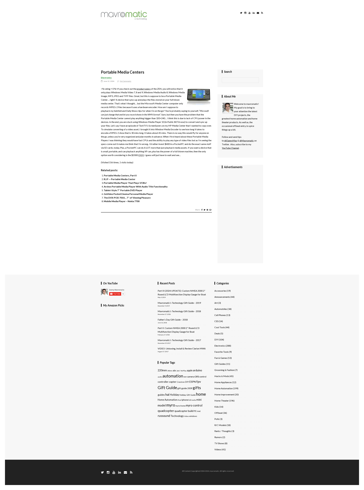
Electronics (106, 77)
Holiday (174, 394)
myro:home (180, 405)
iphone (185, 399)
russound (164, 416)
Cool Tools (219, 327)
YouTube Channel (230, 148)
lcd (190, 400)
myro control (194, 405)
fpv (198, 381)
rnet (199, 411)
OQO (141, 155)
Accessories (220, 290)
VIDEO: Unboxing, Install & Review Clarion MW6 (182, 348)
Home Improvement (224, 394)
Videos (217, 449)
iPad (179, 400)
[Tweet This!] (204, 209)
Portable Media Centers (122, 72)
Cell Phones (220, 315)
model (162, 405)
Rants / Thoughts (222, 431)
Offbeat (218, 412)
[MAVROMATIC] (124, 19)
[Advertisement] (182, 45)
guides (161, 394)
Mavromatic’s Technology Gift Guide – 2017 (179, 340)
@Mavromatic (247, 140)
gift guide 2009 (184, 388)
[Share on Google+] (210, 209)
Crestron (181, 382)
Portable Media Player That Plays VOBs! (125, 182)
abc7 (178, 371)
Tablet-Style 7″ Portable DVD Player (123, 190)
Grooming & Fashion (224, 370)
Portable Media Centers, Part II (120, 175)
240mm (169, 371)
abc (174, 370)
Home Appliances (223, 382)
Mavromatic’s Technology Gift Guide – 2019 (179, 302)
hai (167, 394)
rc (195, 411)
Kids (216, 406)
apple (190, 370)
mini (198, 399)
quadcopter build (183, 410)
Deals (217, 333)
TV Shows (219, 443)
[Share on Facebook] (201, 209)
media (194, 400)
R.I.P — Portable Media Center (119, 179)
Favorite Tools (221, 351)
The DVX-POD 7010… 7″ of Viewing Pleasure (127, 197)
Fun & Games (220, 358)
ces (197, 376)
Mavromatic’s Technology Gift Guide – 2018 (179, 311)
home (201, 394)
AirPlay (183, 371)
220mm (162, 370)
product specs (144, 88)
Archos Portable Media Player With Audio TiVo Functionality (136, 186)
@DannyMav (230, 140)
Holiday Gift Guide (188, 395)
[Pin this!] (207, 209)
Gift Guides (220, 363)
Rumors (218, 437)
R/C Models (220, 425)
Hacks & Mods (221, 376)
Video (186, 416)
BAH (185, 377)
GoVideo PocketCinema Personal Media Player (128, 194)
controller (163, 381)
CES (216, 321)
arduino (197, 370)
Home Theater (221, 400)
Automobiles (220, 309)
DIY (187, 382)
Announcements (222, 296)
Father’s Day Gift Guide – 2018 (173, 319)
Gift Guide (167, 387)
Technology (177, 415)
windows (193, 416)
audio (160, 377)
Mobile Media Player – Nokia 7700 (121, 201)
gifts (197, 387)
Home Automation (167, 399)
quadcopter (166, 411)
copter (172, 381)
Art (216, 302)
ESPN (192, 381)
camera (190, 376)
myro (170, 405)
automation (173, 375)
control (202, 376)
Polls (216, 419)
